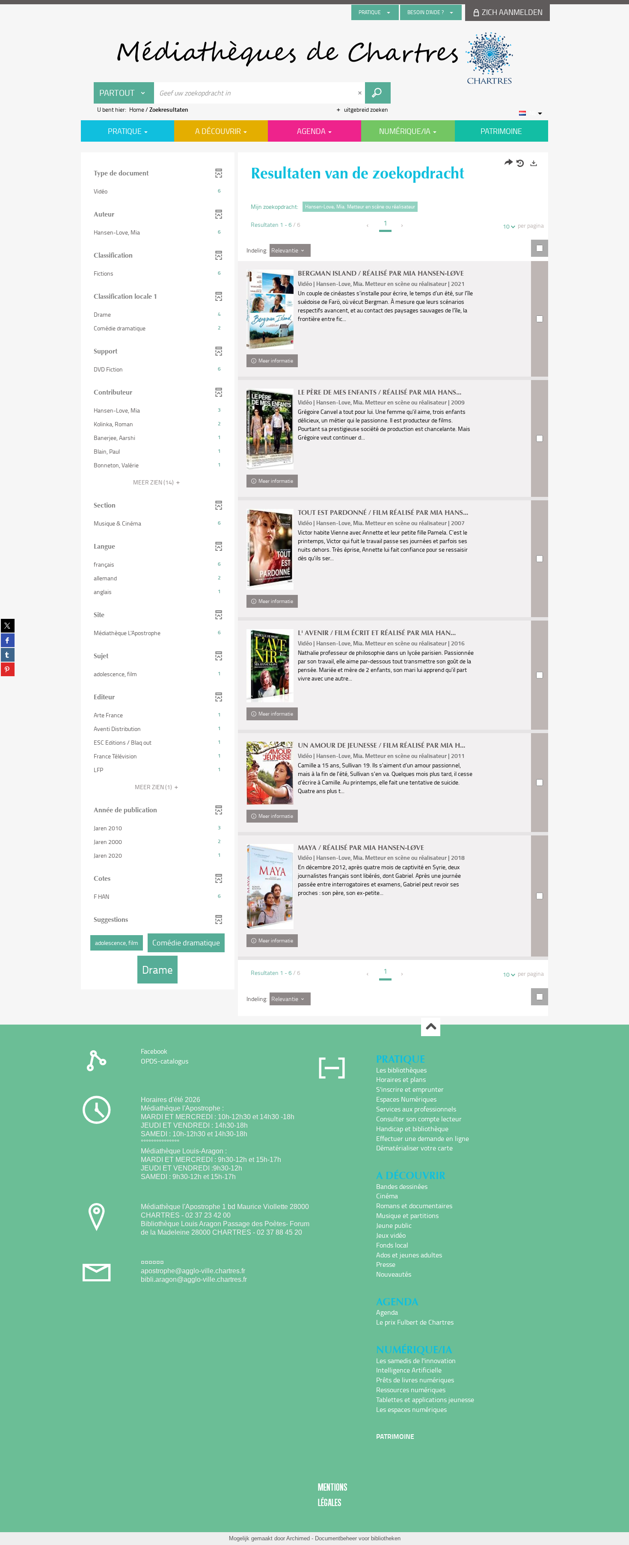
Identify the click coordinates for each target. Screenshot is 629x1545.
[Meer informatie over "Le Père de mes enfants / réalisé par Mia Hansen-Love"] (270, 429)
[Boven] (430, 1027)
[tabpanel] (314, 585)
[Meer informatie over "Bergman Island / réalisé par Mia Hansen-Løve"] (270, 309)
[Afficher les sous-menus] (388, 12)
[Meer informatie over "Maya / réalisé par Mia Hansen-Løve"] (270, 887)
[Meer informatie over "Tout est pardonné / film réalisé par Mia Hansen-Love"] (270, 549)
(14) (154, 482)
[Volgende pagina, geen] (402, 225)
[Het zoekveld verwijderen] (360, 93)
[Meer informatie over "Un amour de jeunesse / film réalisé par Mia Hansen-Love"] (270, 773)
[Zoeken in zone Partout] (378, 93)
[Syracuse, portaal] (314, 58)
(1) (154, 787)
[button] (157, 191)
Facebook (154, 1051)
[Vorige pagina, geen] (368, 225)
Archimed (298, 1538)
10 (506, 226)
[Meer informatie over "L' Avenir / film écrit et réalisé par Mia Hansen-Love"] (270, 665)
